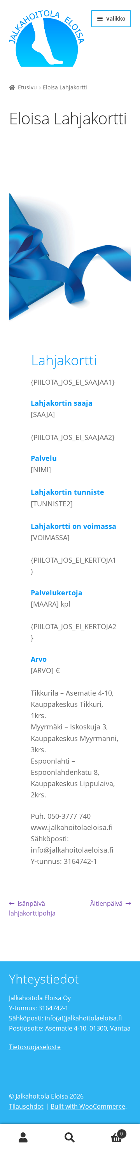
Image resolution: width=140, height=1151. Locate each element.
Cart (108, 1131)
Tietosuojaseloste (35, 1047)
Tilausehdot (26, 1106)
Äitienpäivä (106, 904)
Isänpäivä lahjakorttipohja (32, 908)
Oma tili (23, 1138)
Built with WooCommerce (88, 1106)
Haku (70, 1138)
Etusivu (27, 87)
